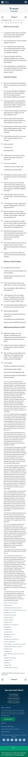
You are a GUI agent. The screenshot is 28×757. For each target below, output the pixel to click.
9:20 (6, 644)
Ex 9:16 (9, 636)
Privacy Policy (4, 674)
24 (17, 624)
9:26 (6, 651)
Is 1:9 (9, 657)
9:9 (6, 620)
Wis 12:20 (12, 646)
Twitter (3, 739)
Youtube (12, 739)
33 (8, 555)
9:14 (6, 491)
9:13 (6, 465)
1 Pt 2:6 (14, 667)
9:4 (6, 607)
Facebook (8, 739)
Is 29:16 (16, 644)
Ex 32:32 (9, 605)
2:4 (8, 646)
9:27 (6, 653)
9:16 (6, 634)
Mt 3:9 (22, 485)
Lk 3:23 (14, 610)
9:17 (6, 636)
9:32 (6, 591)
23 (14, 653)
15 (18, 22)
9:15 (6, 632)
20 (11, 660)
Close (13, 747)
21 (8, 644)
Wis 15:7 (11, 644)
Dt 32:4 (9, 629)
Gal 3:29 (14, 615)
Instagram (20, 739)
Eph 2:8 (10, 634)
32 (12, 639)
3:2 (9, 607)
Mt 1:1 (8, 610)
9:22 (6, 646)
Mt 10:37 (19, 472)
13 (13, 22)
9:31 (6, 662)
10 (6, 22)
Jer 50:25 (19, 646)
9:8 (6, 617)
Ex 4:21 (15, 639)
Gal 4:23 (9, 617)
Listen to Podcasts (13, 698)
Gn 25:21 (9, 622)
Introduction (7, 20)
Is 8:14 (9, 665)
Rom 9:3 (20, 421)
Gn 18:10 (9, 620)
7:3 (18, 639)
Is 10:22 (12, 653)
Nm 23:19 (9, 612)
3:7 (8, 641)
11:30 (9, 639)
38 (17, 610)
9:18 (6, 513)
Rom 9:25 (17, 561)
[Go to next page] (25, 17)
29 (8, 423)
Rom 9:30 (11, 578)
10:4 (9, 660)
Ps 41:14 (24, 610)
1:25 (20, 610)
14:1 (19, 607)
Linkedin (16, 739)
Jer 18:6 (23, 644)
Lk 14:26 (12, 472)
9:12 (6, 624)
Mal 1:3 (9, 627)
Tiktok (24, 739)
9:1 (6, 381)
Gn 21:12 (9, 615)
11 (8, 22)
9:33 (6, 667)
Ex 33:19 (10, 632)
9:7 (5, 615)
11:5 (8, 624)
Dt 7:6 (16, 607)
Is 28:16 (10, 667)
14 (16, 22)
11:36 (8, 381)
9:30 (6, 555)
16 (21, 22)
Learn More (8, 719)
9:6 (6, 612)
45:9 (20, 644)
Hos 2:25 (10, 649)
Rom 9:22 (11, 545)
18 (8, 491)
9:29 (6, 657)
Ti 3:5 (13, 634)
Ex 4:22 (12, 607)
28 (12, 617)
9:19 (6, 524)
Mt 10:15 (13, 657)
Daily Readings (13, 694)
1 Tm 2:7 (15, 603)
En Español (14, 11)
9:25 (6, 549)
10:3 (9, 662)
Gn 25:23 (14, 624)
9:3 (6, 605)
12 (11, 22)
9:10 (6, 447)
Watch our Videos (13, 702)
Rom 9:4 (6, 430)
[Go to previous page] (2, 17)
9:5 (6, 432)
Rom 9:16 (22, 503)
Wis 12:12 (12, 641)
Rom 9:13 (20, 551)
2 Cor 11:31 (10, 603)
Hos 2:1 (6, 553)
